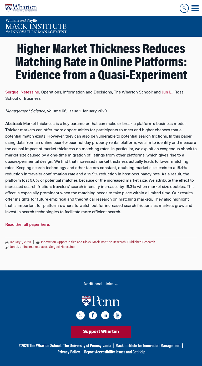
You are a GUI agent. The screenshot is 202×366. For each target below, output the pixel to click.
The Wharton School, (45, 346)
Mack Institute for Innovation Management (147, 346)
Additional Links (98, 284)
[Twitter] (80, 316)
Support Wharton (101, 332)
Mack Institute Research (109, 242)
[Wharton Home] (21, 8)
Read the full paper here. (27, 225)
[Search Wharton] (184, 8)
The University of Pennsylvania (87, 346)
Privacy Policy (69, 352)
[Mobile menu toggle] (195, 8)
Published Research (141, 242)
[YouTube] (117, 316)
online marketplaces (34, 247)
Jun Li (167, 92)
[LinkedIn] (105, 316)
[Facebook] (93, 316)
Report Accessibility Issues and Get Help (114, 352)
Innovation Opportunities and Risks (66, 242)
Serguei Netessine (22, 92)
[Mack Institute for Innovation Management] (36, 26)
